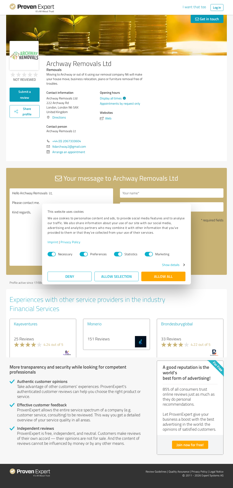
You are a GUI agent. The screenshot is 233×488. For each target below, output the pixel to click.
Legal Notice (216, 471)
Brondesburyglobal (177, 323)
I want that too (194, 6)
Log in (217, 7)
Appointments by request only (120, 103)
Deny (69, 276)
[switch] (84, 254)
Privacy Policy (70, 242)
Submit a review (24, 94)
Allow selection (116, 276)
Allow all (163, 276)
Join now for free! (190, 444)
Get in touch (209, 18)
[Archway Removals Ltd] (24, 55)
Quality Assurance (179, 471)
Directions (59, 117)
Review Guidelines (156, 471)
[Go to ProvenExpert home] (32, 8)
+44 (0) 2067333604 (66, 141)
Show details (171, 265)
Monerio (94, 323)
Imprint (53, 242)
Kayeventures (25, 323)
